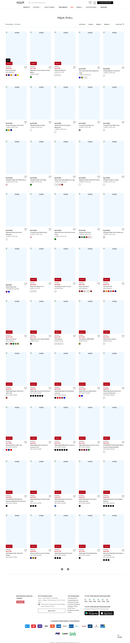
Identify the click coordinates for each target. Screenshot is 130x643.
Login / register (105, 2)
